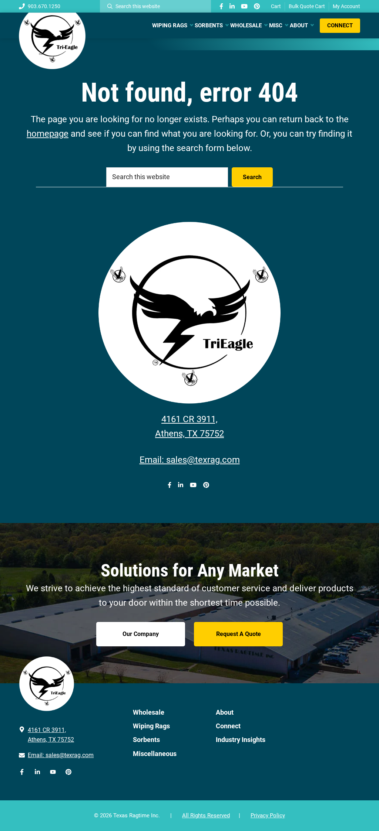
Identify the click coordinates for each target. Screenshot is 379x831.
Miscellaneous (155, 754)
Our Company (141, 633)
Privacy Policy (268, 815)
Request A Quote (238, 633)
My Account (346, 6)
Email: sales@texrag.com (190, 460)
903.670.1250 (44, 6)
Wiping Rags (151, 726)
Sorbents (146, 739)
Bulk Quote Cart (307, 6)
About (225, 712)
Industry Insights (240, 739)
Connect (228, 726)
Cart (276, 6)
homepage (47, 134)
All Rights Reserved (206, 815)
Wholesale (148, 712)
